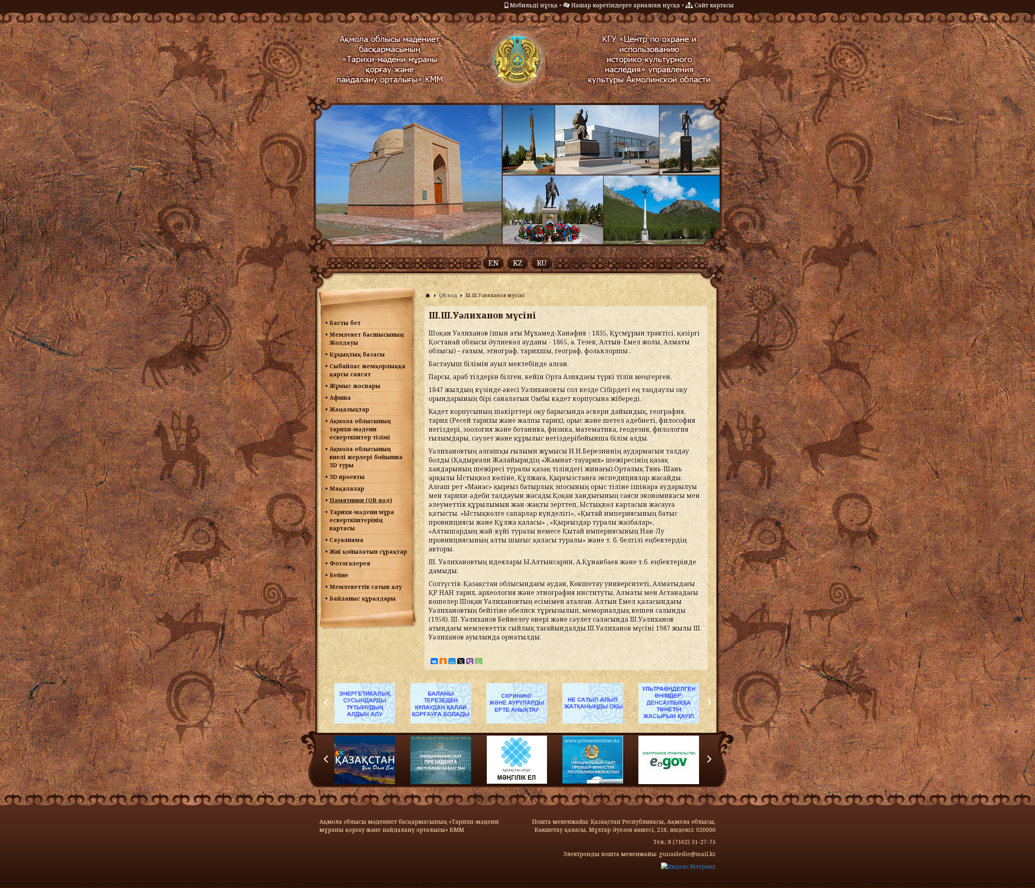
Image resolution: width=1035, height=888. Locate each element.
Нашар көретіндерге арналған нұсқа (625, 5)
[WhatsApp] (478, 661)
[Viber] (469, 661)
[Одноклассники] (443, 661)
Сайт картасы (714, 5)
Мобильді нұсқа (534, 5)
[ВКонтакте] (434, 661)
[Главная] (428, 295)
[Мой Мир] (452, 661)
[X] (461, 661)
